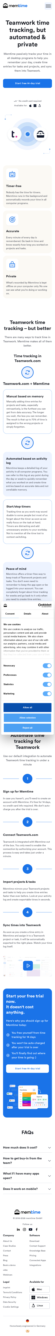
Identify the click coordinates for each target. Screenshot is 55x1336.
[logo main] (15, 6)
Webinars (7, 1275)
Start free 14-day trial (27, 83)
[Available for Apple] (30, 105)
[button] (48, 6)
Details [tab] (27, 613)
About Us (7, 1241)
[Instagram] (24, 1229)
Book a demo (9, 1265)
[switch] (47, 675)
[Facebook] (36, 1229)
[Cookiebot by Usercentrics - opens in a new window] (38, 605)
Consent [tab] (10, 613)
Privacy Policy (9, 1297)
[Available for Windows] (35, 105)
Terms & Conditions (12, 1292)
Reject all (27, 727)
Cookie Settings (11, 1307)
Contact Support (37, 1246)
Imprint (6, 1288)
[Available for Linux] (39, 105)
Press (5, 1256)
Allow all (27, 707)
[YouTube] (30, 1229)
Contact (7, 1251)
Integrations (35, 1265)
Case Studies (9, 1246)
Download (34, 1241)
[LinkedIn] (18, 1229)
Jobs (5, 1270)
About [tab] (45, 613)
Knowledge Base (37, 1251)
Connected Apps (37, 1260)
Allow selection (27, 717)
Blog (5, 1260)
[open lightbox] (28, 966)
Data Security (9, 1302)
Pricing (32, 1256)
